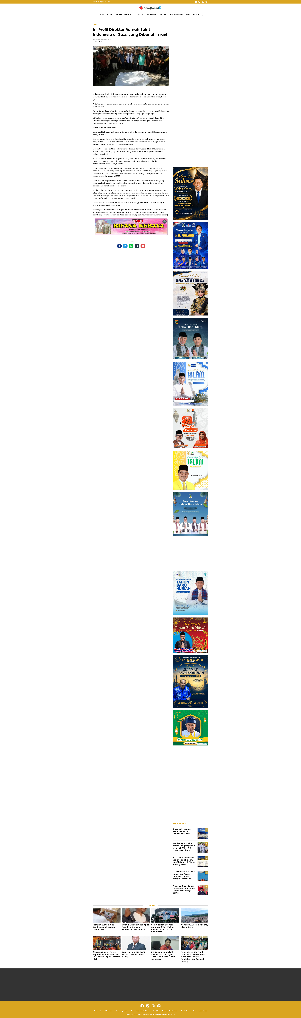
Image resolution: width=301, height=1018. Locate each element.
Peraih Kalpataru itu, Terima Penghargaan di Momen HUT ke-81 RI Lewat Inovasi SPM (184, 847)
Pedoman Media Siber (140, 1011)
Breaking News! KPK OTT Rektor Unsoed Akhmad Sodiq (133, 954)
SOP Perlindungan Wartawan (165, 1011)
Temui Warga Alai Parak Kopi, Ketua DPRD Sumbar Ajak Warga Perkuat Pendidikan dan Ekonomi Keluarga (193, 957)
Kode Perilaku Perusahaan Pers (194, 1011)
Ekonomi (128, 15)
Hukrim (118, 15)
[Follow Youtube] (206, 2)
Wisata (196, 15)
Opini (188, 15)
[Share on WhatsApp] (131, 246)
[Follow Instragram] (153, 1006)
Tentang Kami (121, 1011)
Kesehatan (139, 15)
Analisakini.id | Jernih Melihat (149, 1015)
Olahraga (163, 15)
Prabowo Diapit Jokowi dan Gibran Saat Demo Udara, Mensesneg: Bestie (184, 889)
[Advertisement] (190, 59)
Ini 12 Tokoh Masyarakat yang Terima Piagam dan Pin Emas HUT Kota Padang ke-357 (184, 861)
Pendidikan (151, 15)
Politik (110, 15)
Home (95, 25)
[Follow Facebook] (196, 2)
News (101, 15)
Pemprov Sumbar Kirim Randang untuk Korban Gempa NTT (104, 927)
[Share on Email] (143, 246)
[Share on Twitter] (125, 246)
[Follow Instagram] (203, 2)
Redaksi (97, 1011)
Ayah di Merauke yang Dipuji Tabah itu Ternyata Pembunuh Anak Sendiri (135, 927)
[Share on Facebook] (119, 246)
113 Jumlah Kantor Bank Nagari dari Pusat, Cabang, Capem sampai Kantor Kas (184, 875)
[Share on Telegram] (137, 246)
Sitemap (108, 1011)
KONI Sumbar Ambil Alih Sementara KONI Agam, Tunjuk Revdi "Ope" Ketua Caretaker (163, 955)
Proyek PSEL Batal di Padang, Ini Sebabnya (194, 926)
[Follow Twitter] (199, 2)
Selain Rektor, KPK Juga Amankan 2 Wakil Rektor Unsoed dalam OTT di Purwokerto (162, 928)
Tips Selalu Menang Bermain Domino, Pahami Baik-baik (182, 831)
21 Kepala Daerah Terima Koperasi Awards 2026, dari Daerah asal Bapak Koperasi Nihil (106, 955)
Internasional (176, 15)
